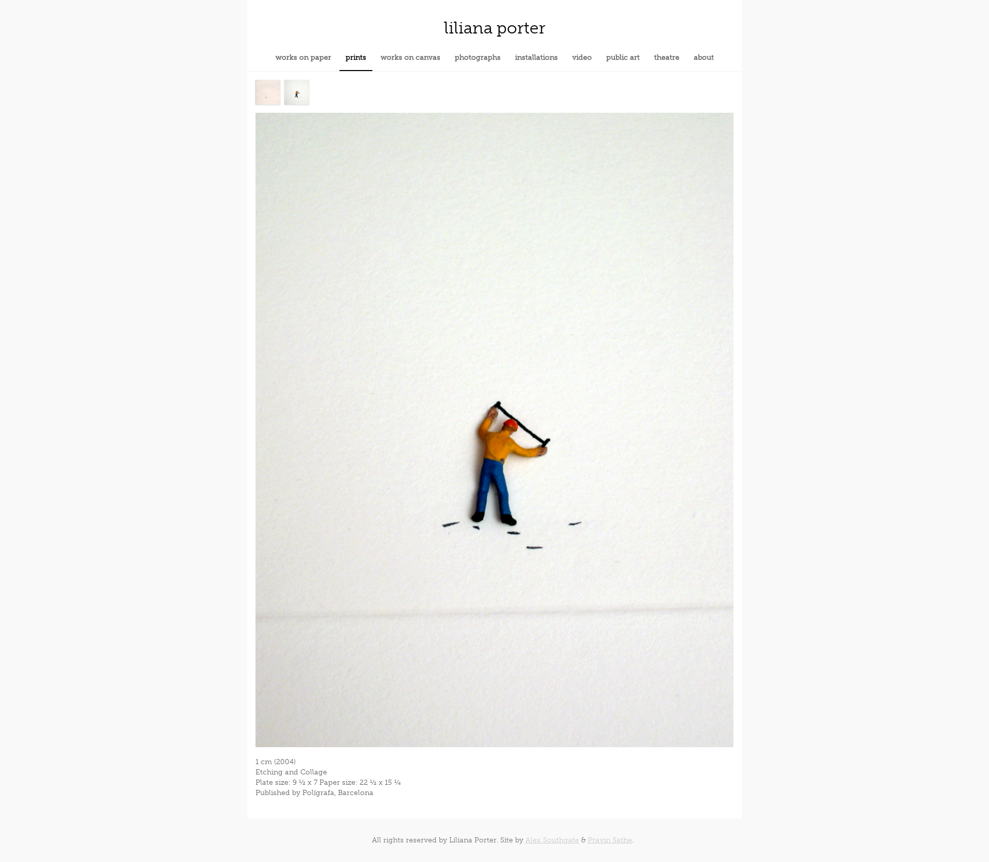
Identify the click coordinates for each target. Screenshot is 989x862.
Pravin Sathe (610, 840)
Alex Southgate (552, 840)
